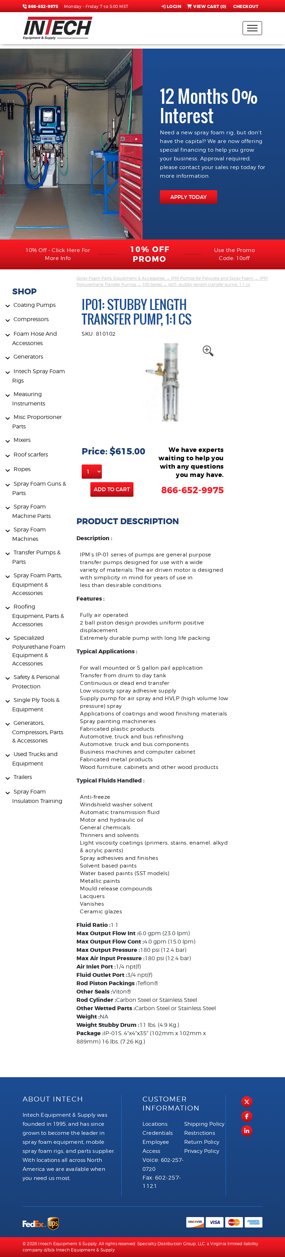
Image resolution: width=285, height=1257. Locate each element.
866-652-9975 (42, 6)
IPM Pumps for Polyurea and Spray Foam (212, 278)
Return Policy (202, 1142)
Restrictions (199, 1133)
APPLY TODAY (188, 197)
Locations (155, 1124)
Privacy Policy (202, 1151)
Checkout (245, 6)
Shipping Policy (204, 1124)
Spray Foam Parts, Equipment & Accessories (120, 278)
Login (174, 6)
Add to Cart (112, 489)
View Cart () (209, 6)
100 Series (152, 284)
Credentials (157, 1133)
